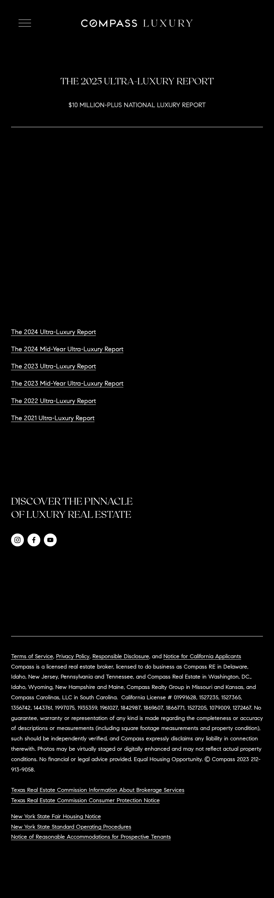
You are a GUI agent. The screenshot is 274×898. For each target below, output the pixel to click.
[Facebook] (33, 540)
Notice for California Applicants (202, 657)
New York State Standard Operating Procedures (71, 827)
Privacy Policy (73, 657)
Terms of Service (32, 657)
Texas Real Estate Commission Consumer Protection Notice (85, 801)
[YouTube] (50, 540)
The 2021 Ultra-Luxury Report (53, 419)
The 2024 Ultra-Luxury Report (53, 332)
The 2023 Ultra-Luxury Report (53, 367)
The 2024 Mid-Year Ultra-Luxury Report (67, 350)
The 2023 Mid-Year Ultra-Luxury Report (67, 384)
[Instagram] (17, 540)
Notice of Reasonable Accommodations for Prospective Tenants (91, 837)
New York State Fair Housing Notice (56, 817)
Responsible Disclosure (120, 657)
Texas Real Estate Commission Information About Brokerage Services (97, 790)
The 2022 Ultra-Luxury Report (53, 401)
